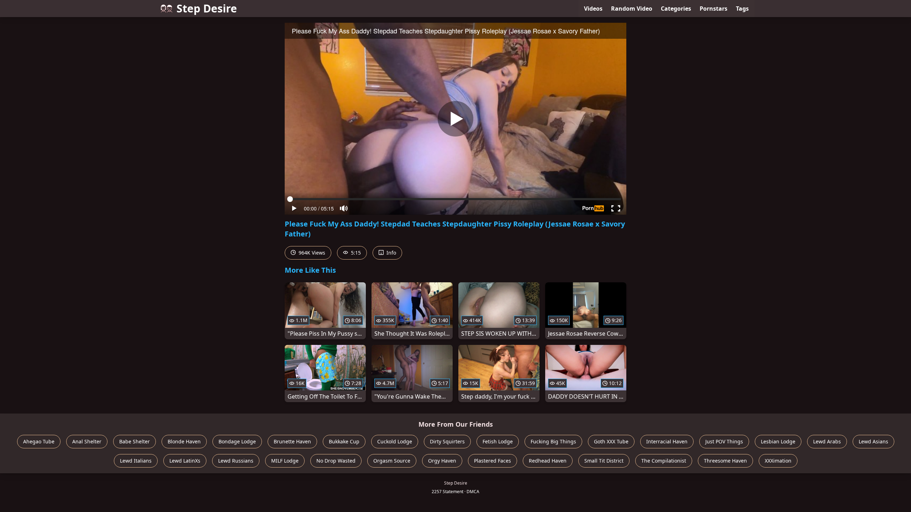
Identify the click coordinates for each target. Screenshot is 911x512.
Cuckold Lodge (394, 441)
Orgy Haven (442, 460)
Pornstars (713, 8)
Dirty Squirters (447, 441)
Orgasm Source (391, 460)
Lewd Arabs (827, 441)
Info (390, 252)
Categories (676, 8)
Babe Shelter (134, 441)
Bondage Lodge (237, 441)
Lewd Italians (136, 460)
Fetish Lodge (498, 441)
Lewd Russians (235, 460)
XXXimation (778, 460)
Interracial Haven (667, 441)
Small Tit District (603, 460)
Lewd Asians (873, 441)
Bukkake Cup (344, 441)
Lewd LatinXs (184, 460)
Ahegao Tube (38, 441)
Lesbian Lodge (778, 441)
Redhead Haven (548, 460)
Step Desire (207, 8)
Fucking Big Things (553, 441)
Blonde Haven (184, 441)
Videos (593, 8)
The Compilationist (663, 460)
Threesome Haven (725, 460)
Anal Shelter (86, 441)
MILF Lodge (285, 460)
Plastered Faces (492, 460)
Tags (742, 8)
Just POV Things (724, 441)
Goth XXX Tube (611, 441)
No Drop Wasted (336, 460)
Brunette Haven (292, 441)
